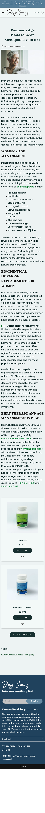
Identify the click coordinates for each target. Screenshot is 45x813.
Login (37, 13)
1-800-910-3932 (9, 486)
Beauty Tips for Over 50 (12, 655)
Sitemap (6, 750)
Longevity (29, 655)
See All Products (22, 634)
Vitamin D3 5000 (22, 607)
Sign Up (34, 701)
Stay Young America (18, 12)
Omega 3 (22, 540)
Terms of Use (24, 746)
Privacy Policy (8, 746)
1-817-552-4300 (26, 483)
